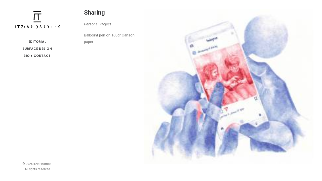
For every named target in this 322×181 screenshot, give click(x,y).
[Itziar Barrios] (37, 19)
